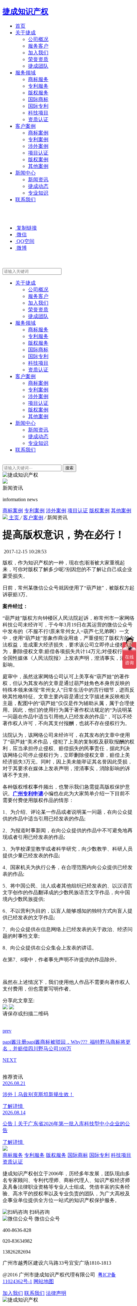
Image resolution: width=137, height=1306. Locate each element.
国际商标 (38, 99)
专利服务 (38, 86)
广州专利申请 (28, 793)
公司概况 (38, 39)
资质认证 (38, 119)
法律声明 (56, 1293)
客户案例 (25, 126)
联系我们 (25, 199)
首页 (20, 26)
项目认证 (38, 152)
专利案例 (38, 139)
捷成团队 (38, 66)
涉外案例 (38, 146)
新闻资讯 (38, 179)
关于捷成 (25, 32)
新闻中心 (25, 173)
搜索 (69, 468)
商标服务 (38, 79)
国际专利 (38, 106)
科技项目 (38, 112)
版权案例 (38, 159)
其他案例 (38, 166)
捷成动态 (38, 186)
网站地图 (43, 1281)
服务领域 (25, 72)
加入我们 (38, 52)
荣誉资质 (38, 59)
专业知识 (38, 193)
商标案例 (38, 132)
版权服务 (38, 92)
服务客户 (38, 46)
